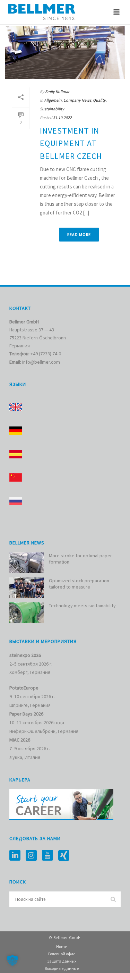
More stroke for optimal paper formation (80, 558)
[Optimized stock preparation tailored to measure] (26, 587)
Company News (77, 100)
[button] (12, 960)
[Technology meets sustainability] (26, 612)
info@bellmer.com (41, 362)
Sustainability (52, 108)
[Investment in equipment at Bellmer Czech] (65, 52)
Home (61, 946)
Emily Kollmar (57, 91)
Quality (99, 100)
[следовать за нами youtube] (47, 856)
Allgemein (53, 100)
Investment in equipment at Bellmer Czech (71, 143)
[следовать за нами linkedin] (14, 856)
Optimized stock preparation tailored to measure (79, 583)
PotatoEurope (23, 688)
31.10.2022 (62, 117)
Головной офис (61, 953)
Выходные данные (62, 968)
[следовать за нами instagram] (31, 856)
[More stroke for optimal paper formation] (26, 562)
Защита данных (61, 961)
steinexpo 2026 (25, 655)
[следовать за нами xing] (63, 856)
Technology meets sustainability (82, 605)
